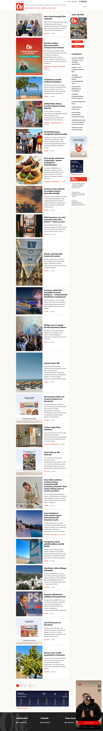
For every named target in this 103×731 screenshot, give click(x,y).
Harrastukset (54, 444)
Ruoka (49, 8)
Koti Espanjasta (54, 534)
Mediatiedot (57, 5)
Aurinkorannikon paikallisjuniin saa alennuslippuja (76, 89)
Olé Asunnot (74, 1)
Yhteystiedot (63, 5)
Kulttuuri (37, 8)
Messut (51, 5)
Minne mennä (29, 8)
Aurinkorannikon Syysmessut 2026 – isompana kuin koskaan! (78, 115)
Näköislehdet (47, 5)
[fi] (80, 1)
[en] (82, 1)
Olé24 (69, 1)
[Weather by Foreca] (22, 708)
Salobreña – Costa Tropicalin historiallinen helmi (78, 69)
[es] (84, 1)
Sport (54, 8)
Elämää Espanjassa (55, 123)
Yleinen (46, 96)
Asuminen (44, 8)
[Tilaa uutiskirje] (78, 146)
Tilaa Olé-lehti (33, 5)
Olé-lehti (65, 1)
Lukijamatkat (40, 5)
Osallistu (27, 5)
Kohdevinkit (47, 181)
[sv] (86, 1)
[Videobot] (88, 704)
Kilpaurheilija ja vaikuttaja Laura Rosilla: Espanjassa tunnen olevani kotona (78, 122)
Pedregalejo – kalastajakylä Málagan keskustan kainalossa (77, 96)
